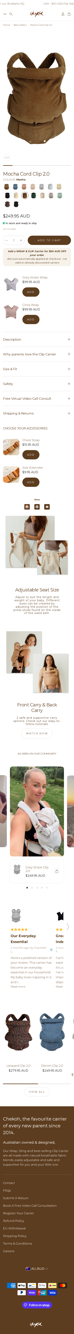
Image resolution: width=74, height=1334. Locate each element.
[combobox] (13, 678)
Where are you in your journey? (12, 674)
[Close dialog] (70, 645)
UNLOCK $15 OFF (36, 678)
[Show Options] (23, 678)
